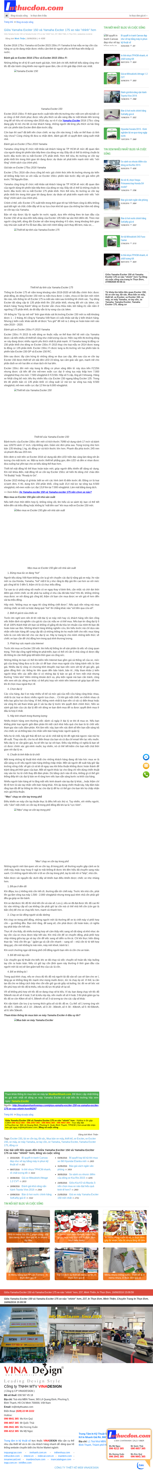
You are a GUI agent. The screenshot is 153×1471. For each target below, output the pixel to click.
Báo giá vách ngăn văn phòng (134, 199)
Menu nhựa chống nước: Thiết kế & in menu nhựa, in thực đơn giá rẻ (125, 1276)
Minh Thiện (20, 38)
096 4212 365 (18, 1122)
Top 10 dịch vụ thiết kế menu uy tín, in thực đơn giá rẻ (76, 1276)
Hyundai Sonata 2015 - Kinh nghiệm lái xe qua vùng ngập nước (134, 132)
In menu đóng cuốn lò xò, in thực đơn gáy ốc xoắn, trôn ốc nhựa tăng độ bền (124, 1239)
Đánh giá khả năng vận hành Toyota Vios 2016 (134, 94)
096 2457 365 (33, 1122)
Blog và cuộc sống (19, 15)
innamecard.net (12, 1459)
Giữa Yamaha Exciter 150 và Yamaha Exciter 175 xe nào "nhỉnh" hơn (50, 30)
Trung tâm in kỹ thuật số (17, 1440)
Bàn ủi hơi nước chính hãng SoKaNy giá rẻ (133, 112)
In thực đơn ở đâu (39, 15)
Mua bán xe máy (55, 1138)
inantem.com (65, 1456)
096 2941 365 (11, 1427)
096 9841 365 (48, 1122)
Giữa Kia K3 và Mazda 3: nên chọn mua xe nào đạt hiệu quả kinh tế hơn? (77, 1186)
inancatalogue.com (61, 1459)
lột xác (41, 1138)
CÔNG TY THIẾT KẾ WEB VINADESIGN (77, 1467)
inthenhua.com (62, 1452)
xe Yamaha (54, 1142)
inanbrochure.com (35, 1459)
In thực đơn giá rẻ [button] (137, 15)
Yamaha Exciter (71, 120)
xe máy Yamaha (26, 1142)
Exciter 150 (16, 1138)
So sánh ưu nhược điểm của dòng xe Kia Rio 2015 (134, 163)
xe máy (13, 1142)
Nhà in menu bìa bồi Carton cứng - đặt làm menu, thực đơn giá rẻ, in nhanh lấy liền (28, 1237)
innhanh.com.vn (38, 1452)
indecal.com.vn (46, 1456)
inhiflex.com (25, 1462)
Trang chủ (8, 21)
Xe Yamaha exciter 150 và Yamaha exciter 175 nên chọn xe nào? (55, 492)
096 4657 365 (63, 1122)
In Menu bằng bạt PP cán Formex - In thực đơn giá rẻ (28, 1276)
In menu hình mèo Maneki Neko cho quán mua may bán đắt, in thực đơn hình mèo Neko (76, 1237)
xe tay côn (41, 1142)
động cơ (13, 1145)
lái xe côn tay (30, 1138)
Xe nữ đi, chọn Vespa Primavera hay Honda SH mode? (132, 183)
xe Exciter (79, 1138)
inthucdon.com (12, 1456)
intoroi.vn (29, 1456)
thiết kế (69, 1138)
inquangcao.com (13, 1452)
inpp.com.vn (10, 1462)
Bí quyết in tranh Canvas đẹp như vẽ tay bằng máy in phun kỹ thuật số (29, 1161)
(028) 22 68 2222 (25, 1411)
